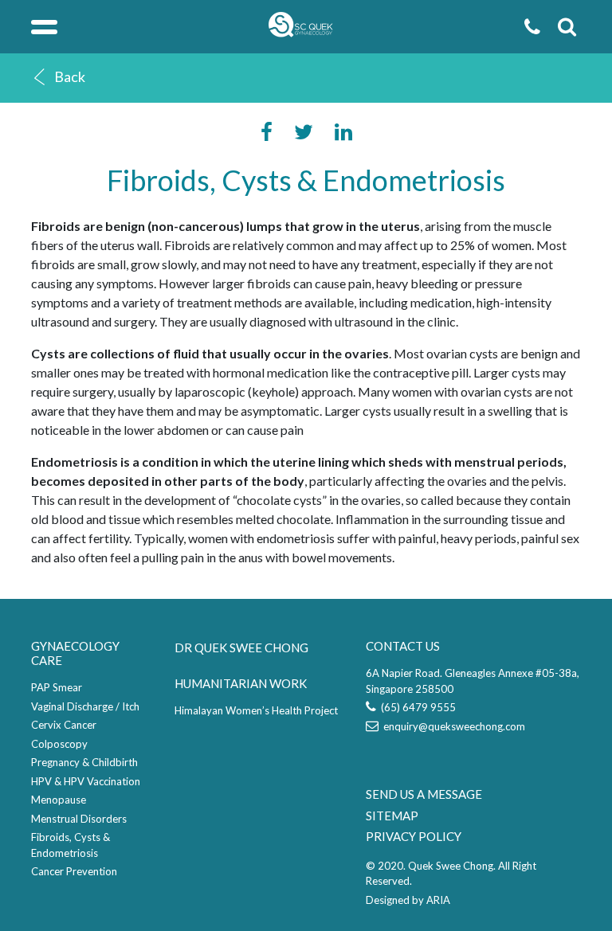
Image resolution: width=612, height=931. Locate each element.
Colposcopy (59, 743)
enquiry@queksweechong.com (452, 726)
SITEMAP (392, 815)
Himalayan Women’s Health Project (256, 710)
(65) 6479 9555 (416, 707)
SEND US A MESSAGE (424, 794)
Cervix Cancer (63, 724)
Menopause (58, 799)
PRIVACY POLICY (413, 836)
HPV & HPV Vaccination (85, 781)
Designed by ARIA (408, 900)
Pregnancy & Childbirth (84, 762)
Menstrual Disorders (79, 818)
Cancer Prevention (74, 871)
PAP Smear (56, 687)
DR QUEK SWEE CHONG (241, 647)
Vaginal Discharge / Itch (85, 706)
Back (69, 76)
